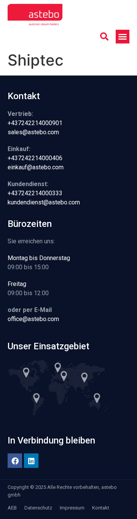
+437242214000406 (35, 158)
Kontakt (100, 508)
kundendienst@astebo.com (44, 202)
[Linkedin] (31, 460)
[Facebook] (15, 460)
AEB (12, 508)
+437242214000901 (35, 123)
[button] (104, 36)
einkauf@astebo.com (36, 167)
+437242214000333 (35, 193)
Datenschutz (38, 508)
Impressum (72, 508)
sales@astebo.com (33, 132)
